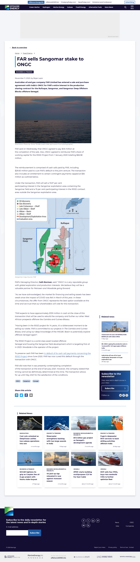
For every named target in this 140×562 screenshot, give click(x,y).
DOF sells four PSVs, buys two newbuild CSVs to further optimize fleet (109, 475)
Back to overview (19, 48)
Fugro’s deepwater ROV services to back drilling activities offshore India (109, 440)
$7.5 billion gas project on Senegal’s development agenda (83, 440)
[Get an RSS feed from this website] (88, 525)
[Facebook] (123, 395)
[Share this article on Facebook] (26, 395)
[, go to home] (12, 7)
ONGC (18, 381)
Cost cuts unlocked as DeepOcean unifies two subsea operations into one (29, 440)
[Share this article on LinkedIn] (16, 395)
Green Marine (34, 7)
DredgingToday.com (68, 2)
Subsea (70, 7)
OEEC (132, 522)
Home (17, 53)
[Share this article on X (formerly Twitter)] (21, 395)
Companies (130, 526)
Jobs (117, 526)
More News (109, 7)
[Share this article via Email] (31, 395)
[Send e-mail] (84, 525)
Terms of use (124, 547)
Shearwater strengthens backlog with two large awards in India (56, 440)
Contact (131, 547)
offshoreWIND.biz (52, 2)
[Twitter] (126, 395)
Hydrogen (46, 7)
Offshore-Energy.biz (36, 2)
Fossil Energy (81, 7)
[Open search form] (125, 7)
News (117, 522)
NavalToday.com (84, 2)
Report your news (99, 547)
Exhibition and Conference (102, 2)
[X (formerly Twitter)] (88, 521)
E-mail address (12, 527)
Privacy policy (112, 547)
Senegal (35, 381)
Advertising (129, 2)
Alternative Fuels (95, 7)
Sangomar (26, 381)
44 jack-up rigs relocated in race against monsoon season (54, 477)
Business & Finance (24, 72)
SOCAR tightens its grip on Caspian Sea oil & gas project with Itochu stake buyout (29, 475)
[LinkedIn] (120, 395)
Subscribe (109, 388)
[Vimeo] (98, 521)
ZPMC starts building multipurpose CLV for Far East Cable (82, 474)
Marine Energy (58, 7)
